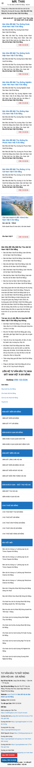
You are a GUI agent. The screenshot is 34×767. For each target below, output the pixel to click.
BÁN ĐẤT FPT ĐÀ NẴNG (10, 423)
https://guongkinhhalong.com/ (11, 730)
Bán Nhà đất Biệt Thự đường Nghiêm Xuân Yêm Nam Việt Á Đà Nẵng (17, 83)
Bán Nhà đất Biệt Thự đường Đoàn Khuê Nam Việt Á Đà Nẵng (16, 25)
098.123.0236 (23, 45)
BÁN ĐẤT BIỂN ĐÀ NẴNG (10, 418)
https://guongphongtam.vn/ (20, 722)
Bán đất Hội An (22, 694)
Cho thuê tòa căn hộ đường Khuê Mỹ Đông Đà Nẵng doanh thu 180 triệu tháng (16, 603)
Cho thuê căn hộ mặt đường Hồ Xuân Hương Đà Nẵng (16, 634)
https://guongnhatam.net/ (19, 744)
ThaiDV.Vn (4, 402)
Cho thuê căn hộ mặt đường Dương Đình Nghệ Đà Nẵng (15, 658)
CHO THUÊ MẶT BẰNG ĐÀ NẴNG (13, 534)
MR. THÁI (18, 1)
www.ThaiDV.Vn (12, 694)
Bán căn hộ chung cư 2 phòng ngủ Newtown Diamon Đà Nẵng (16, 574)
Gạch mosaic (23, 713)
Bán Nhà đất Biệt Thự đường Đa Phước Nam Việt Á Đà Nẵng (15, 141)
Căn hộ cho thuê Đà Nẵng (9, 398)
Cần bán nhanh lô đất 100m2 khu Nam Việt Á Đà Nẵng (15, 218)
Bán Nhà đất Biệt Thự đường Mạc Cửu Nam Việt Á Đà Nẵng (15, 112)
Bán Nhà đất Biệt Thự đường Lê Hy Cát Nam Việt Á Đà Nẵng (16, 170)
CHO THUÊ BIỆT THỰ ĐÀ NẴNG (12, 512)
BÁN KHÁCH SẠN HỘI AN (10, 497)
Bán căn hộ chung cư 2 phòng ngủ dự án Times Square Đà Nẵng (15, 558)
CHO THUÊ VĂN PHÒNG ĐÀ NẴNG (13, 523)
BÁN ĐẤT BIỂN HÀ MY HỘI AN (12, 470)
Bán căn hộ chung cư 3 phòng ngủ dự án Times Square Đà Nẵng (15, 550)
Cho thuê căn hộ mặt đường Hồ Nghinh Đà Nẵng (16, 650)
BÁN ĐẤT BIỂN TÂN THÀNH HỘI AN (14, 476)
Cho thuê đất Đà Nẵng (8, 393)
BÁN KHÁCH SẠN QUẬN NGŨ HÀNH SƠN (15, 444)
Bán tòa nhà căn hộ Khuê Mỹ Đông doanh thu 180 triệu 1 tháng (16, 611)
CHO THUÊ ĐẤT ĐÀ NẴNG (10, 517)
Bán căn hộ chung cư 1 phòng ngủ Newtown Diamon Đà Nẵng (16, 581)
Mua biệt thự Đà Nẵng (8, 389)
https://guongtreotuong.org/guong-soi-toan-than (17, 752)
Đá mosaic (25, 716)
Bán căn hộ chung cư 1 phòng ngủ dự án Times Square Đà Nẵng (15, 566)
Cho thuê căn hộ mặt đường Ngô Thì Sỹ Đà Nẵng (16, 642)
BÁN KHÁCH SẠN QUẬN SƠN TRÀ (13, 439)
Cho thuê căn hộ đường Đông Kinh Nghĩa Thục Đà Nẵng (15, 618)
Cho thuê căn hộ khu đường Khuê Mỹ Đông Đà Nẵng (16, 626)
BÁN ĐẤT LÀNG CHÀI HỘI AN (12, 459)
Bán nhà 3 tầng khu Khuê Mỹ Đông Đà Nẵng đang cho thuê (16, 589)
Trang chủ (4, 9)
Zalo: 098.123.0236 (8, 755)
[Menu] (2, 3)
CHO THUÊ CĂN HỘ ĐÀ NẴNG (12, 528)
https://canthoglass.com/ (9, 713)
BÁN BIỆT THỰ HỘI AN (9, 491)
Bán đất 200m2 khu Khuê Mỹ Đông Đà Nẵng (16, 596)
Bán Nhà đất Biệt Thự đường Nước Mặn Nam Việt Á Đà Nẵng (16, 54)
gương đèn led (16, 716)
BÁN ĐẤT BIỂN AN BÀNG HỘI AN (13, 465)
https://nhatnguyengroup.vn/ (23, 733)
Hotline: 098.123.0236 (9, 760)
